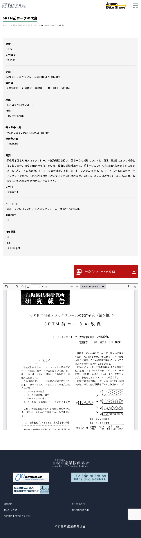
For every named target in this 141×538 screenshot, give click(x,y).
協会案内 (8, 503)
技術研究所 (19, 25)
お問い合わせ (10, 509)
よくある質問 (78, 503)
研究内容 (33, 25)
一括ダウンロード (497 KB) (100, 271)
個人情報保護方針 (80, 509)
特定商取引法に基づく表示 (17, 515)
